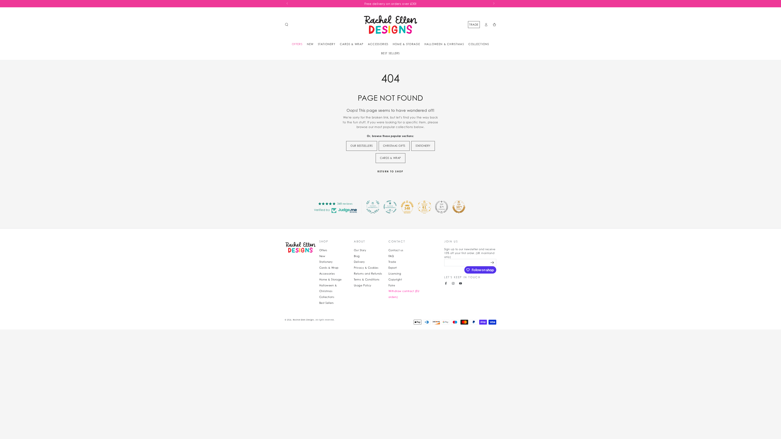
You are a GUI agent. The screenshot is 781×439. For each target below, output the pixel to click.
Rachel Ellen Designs (303, 320)
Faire (391, 285)
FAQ (391, 256)
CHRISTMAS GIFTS (394, 145)
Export (392, 267)
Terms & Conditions (367, 279)
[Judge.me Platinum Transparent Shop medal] (390, 206)
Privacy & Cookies (366, 267)
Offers (323, 250)
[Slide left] (287, 3)
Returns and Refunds (368, 273)
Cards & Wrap (329, 267)
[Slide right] (493, 3)
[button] (286, 24)
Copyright (395, 279)
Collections (326, 297)
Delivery (359, 261)
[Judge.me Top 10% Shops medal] (458, 206)
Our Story (360, 250)
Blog (357, 256)
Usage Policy (362, 285)
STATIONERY (423, 145)
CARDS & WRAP (390, 158)
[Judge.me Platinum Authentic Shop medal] (372, 206)
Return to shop (390, 171)
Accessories (327, 273)
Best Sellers (326, 302)
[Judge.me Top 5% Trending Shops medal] (441, 206)
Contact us (395, 250)
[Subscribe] (492, 262)
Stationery (326, 261)
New (322, 256)
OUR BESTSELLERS (361, 145)
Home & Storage (330, 279)
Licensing (394, 273)
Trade (473, 24)
